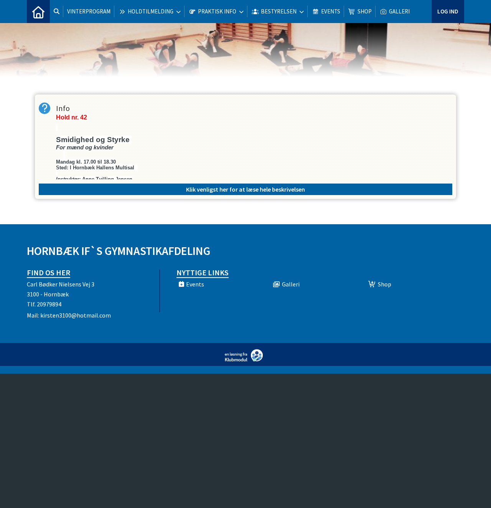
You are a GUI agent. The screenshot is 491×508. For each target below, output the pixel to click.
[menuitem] (38, 11)
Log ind (447, 11)
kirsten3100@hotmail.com (75, 315)
